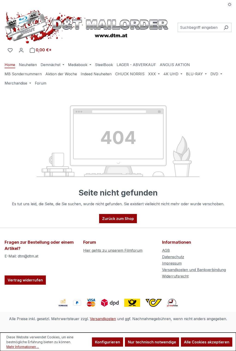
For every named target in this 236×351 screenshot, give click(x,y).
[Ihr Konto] (21, 50)
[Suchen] (226, 27)
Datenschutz (173, 256)
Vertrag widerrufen (25, 280)
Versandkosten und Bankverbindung (194, 269)
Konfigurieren (107, 342)
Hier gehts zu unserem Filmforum (112, 250)
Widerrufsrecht (175, 276)
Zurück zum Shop (118, 218)
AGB (166, 250)
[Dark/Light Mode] (230, 4)
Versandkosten (103, 318)
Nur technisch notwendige (152, 342)
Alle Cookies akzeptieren (206, 342)
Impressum (172, 263)
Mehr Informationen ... (22, 347)
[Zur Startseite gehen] (86, 27)
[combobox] (199, 27)
